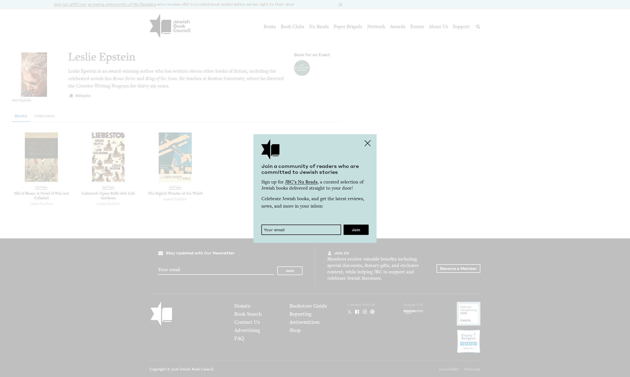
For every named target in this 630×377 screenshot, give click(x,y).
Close (368, 143)
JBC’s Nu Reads (301, 182)
